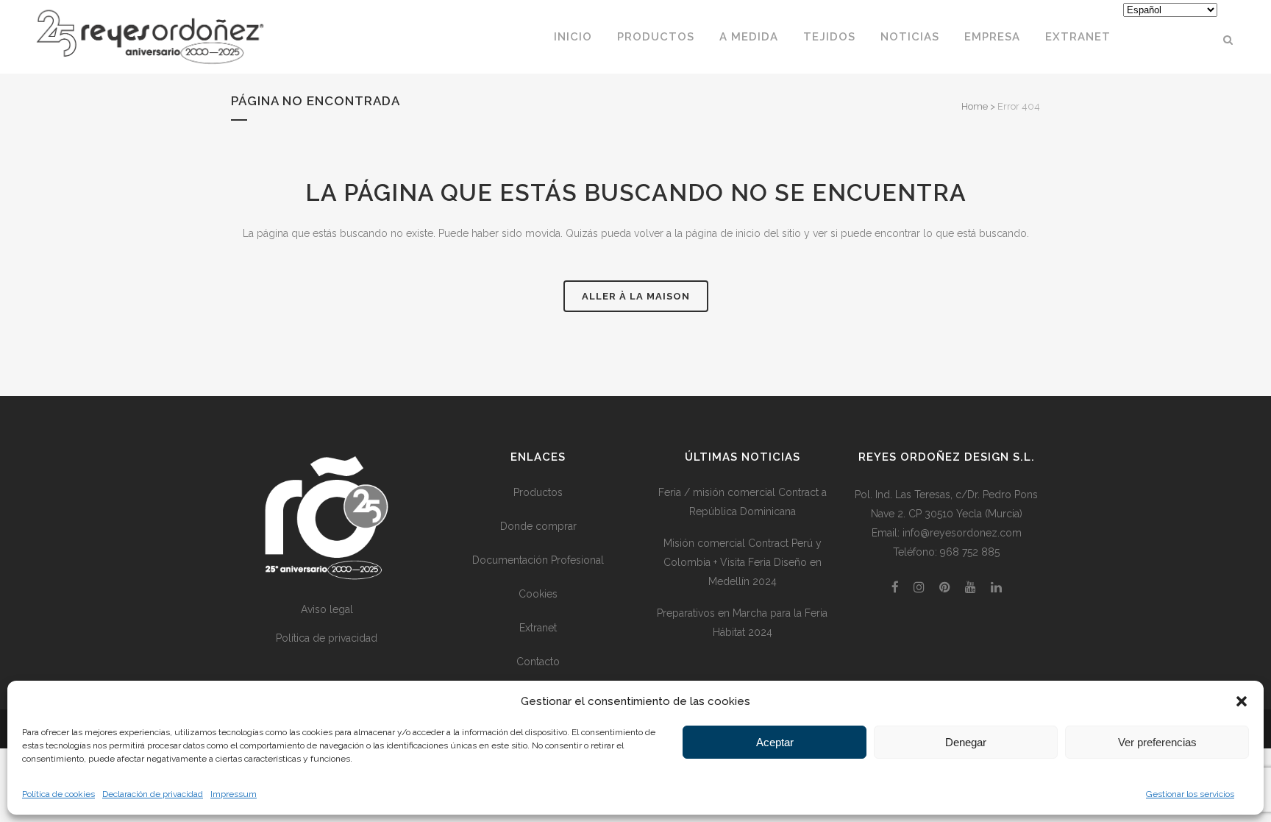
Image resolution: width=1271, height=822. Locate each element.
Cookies (538, 594)
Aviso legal (327, 609)
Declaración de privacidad (152, 794)
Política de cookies (58, 794)
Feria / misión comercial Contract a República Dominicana (742, 501)
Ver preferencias (1157, 742)
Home (974, 106)
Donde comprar (538, 526)
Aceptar (775, 742)
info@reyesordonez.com (962, 533)
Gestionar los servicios (1190, 794)
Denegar (965, 742)
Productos (538, 492)
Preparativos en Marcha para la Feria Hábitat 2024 (742, 622)
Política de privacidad (326, 638)
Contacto (538, 661)
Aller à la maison (636, 296)
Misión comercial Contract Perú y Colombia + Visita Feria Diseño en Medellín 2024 (742, 562)
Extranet (538, 628)
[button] (1241, 701)
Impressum (233, 794)
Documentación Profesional (538, 560)
